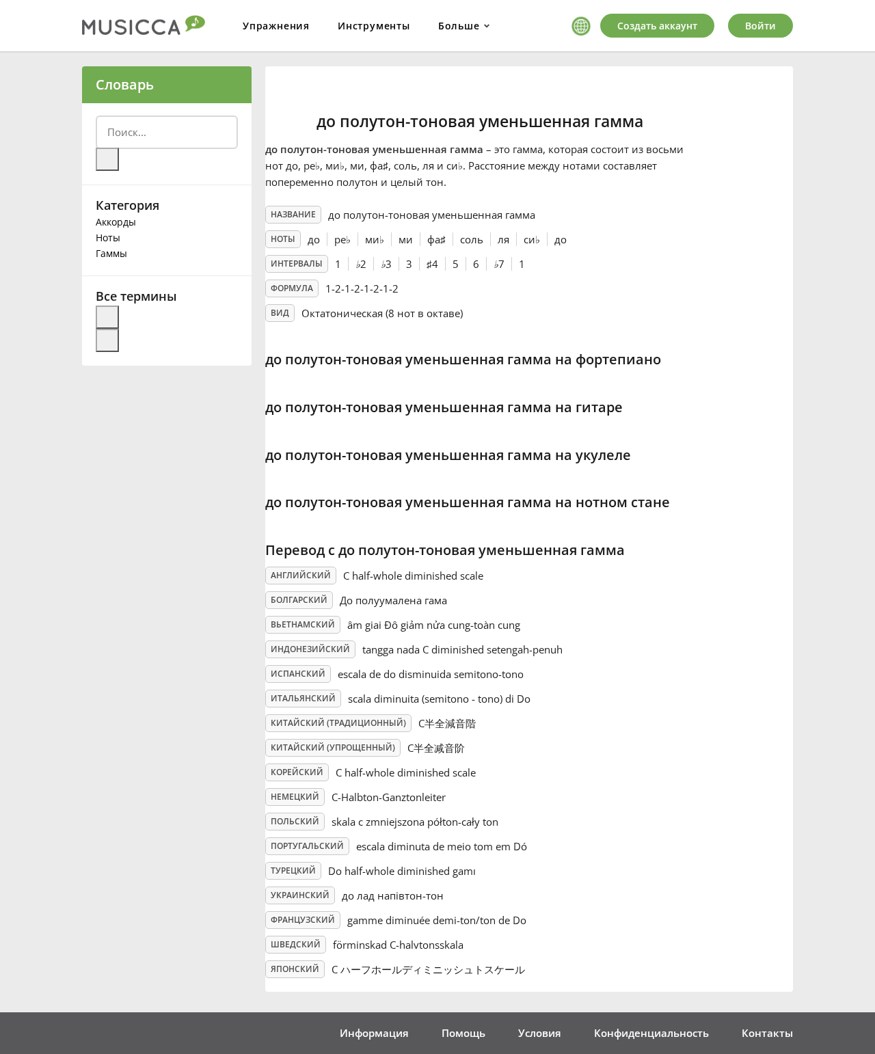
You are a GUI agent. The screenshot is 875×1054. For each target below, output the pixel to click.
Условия (539, 1033)
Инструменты (374, 25)
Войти (760, 25)
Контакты (767, 1033)
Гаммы (111, 253)
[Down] (107, 340)
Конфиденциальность (651, 1033)
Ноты (108, 237)
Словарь (125, 84)
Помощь (463, 1033)
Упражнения (276, 25)
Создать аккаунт (657, 25)
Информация (374, 1033)
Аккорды (116, 221)
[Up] (107, 317)
